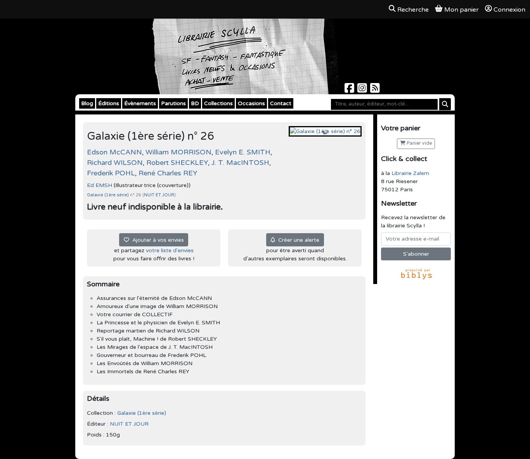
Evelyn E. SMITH (242, 152)
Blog (87, 103)
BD (195, 103)
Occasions (251, 103)
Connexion (509, 10)
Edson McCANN (114, 152)
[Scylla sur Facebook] (350, 90)
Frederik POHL (111, 173)
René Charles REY (168, 173)
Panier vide (418, 143)
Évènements (140, 103)
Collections (218, 103)
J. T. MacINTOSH (240, 162)
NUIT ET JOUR (159, 194)
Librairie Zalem (410, 173)
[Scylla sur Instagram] (363, 90)
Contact (280, 103)
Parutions (173, 103)
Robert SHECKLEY (177, 162)
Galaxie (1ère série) (108, 194)
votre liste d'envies (170, 250)
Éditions (108, 103)
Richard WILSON (115, 162)
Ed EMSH (99, 185)
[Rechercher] (445, 104)
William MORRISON (178, 152)
